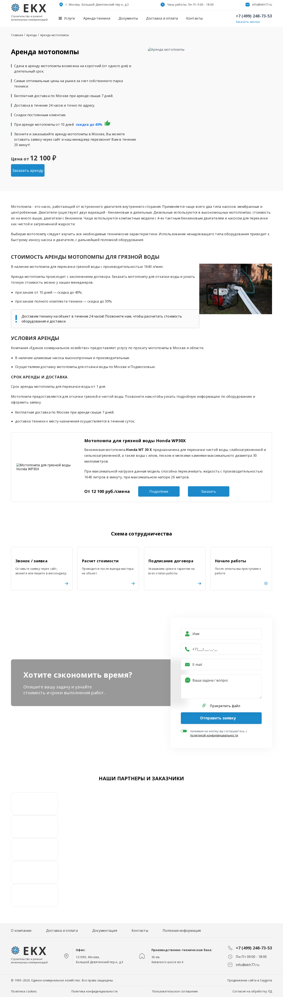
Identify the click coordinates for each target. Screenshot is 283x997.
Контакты (194, 18)
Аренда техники (96, 18)
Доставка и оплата (162, 18)
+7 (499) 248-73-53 (254, 16)
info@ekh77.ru (262, 4)
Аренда (31, 35)
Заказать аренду (27, 170)
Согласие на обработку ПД (252, 991)
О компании (21, 930)
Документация (104, 930)
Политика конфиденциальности (94, 991)
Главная (17, 35)
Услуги (69, 18)
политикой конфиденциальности (214, 735)
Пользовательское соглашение (175, 991)
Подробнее (158, 491)
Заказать (208, 491)
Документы (128, 18)
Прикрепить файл (225, 706)
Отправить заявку (218, 717)
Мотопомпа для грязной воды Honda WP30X (135, 440)
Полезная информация (182, 930)
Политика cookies (24, 991)
